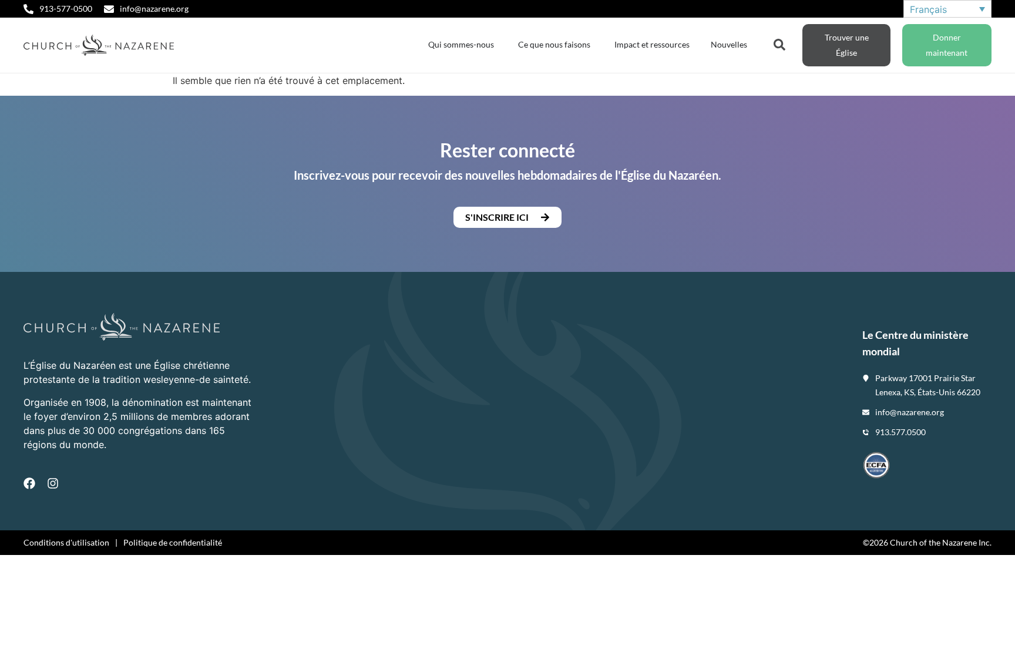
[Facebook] (29, 483)
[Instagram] (53, 483)
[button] (507, 217)
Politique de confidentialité (172, 542)
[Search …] (779, 43)
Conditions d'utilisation (66, 542)
